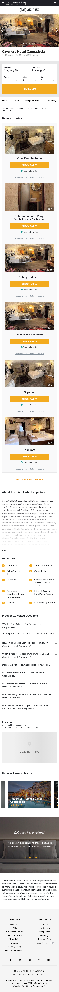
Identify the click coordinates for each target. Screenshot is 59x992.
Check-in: (8, 67)
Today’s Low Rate (31, 171)
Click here (25, 899)
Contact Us (45, 924)
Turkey (35, 727)
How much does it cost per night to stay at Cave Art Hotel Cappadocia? (25, 644)
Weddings (52, 100)
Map (17, 100)
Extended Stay (44, 939)
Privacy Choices (42, 943)
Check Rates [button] (29, 165)
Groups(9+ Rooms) (33, 100)
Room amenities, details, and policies (29, 177)
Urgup (22, 727)
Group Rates (44, 931)
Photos (5, 100)
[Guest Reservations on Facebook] (12, 960)
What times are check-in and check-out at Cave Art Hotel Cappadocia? (25, 655)
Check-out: (36, 67)
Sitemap (14, 943)
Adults (25, 77)
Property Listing (14, 946)
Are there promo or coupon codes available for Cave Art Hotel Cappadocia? (25, 707)
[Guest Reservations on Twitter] (20, 960)
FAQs (14, 928)
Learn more (6, 110)
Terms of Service (14, 935)
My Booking (45, 928)
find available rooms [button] (29, 479)
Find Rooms (29, 88)
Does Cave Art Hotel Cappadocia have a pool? (26, 664)
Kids (42, 77)
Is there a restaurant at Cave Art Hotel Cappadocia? (23, 674)
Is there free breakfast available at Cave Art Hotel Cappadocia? (26, 685)
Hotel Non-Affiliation (14, 950)
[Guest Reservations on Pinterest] (39, 960)
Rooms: (7, 77)
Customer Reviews (14, 931)
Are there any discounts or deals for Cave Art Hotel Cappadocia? (26, 696)
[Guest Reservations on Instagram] (30, 960)
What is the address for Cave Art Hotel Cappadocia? (23, 626)
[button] (3, 30)
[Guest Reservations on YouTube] (47, 960)
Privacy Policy (14, 939)
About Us (14, 924)
